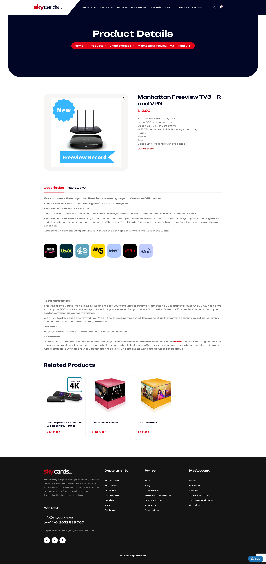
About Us (150, 505)
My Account (196, 485)
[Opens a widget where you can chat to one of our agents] (255, 559)
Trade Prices (181, 7)
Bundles (109, 500)
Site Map (194, 505)
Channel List (152, 490)
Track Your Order (199, 495)
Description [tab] (54, 187)
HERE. (178, 341)
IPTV (107, 505)
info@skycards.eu (58, 517)
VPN (167, 7)
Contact (197, 7)
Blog (147, 485)
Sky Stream (89, 7)
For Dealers (111, 510)
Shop (192, 480)
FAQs (148, 480)
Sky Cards (106, 7)
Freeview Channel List (158, 495)
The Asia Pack (147, 422)
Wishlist (194, 490)
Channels (155, 7)
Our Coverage (153, 500)
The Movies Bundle (105, 422)
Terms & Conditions (201, 500)
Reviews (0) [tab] (76, 187)
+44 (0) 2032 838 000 (64, 522)
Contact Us (152, 510)
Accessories (138, 7)
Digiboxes (121, 7)
